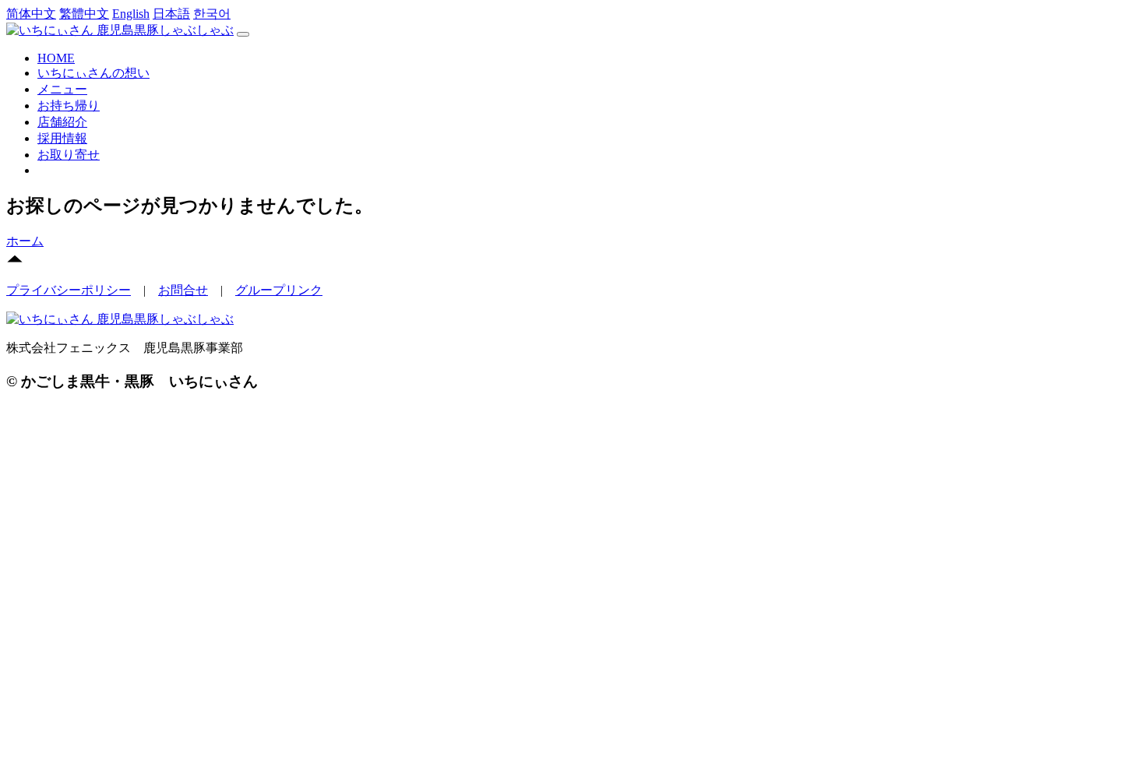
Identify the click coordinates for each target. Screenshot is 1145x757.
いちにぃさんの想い (93, 72)
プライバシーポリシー (68, 290)
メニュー (62, 89)
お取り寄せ (68, 154)
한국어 (212, 13)
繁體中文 (84, 13)
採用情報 (62, 138)
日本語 (171, 13)
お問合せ (183, 290)
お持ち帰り (68, 105)
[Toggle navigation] (243, 34)
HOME (56, 58)
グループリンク (278, 290)
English (131, 13)
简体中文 (31, 13)
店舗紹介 (62, 122)
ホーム (25, 241)
